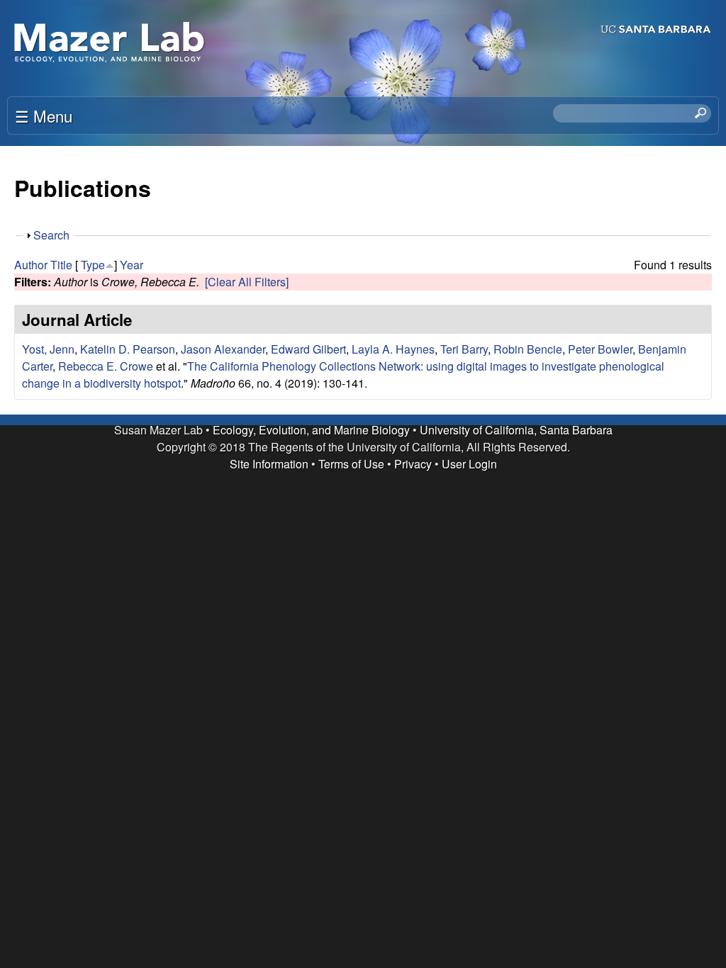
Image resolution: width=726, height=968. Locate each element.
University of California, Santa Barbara (516, 430)
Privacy (413, 464)
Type (93, 265)
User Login (469, 464)
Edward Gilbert (308, 349)
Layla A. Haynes (393, 349)
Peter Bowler (600, 349)
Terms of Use (351, 464)
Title (61, 265)
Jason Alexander (223, 349)
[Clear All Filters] (247, 282)
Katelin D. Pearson (127, 349)
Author (31, 265)
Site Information (269, 464)
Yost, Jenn (48, 349)
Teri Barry (464, 349)
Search (51, 235)
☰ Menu (43, 115)
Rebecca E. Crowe (105, 366)
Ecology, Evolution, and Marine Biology (311, 430)
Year (131, 265)
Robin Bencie (527, 349)
